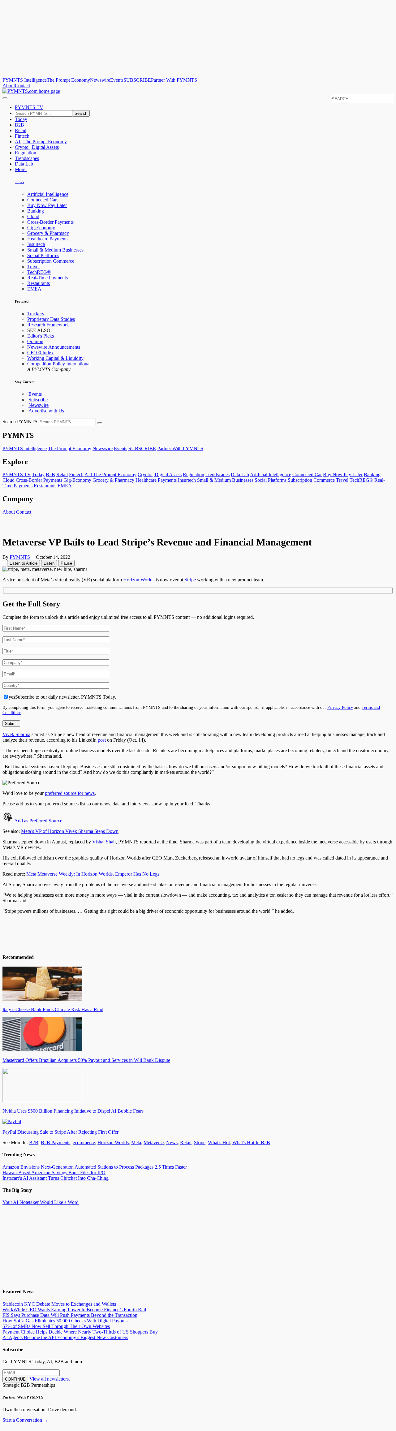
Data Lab (24, 163)
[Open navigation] (4, 98)
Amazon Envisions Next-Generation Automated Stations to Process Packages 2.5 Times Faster (94, 1167)
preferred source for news (70, 793)
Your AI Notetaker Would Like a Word (40, 1202)
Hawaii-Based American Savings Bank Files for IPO (53, 1172)
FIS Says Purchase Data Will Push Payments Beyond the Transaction (69, 1315)
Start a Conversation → (25, 1420)
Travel (33, 266)
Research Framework (48, 324)
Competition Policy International (59, 363)
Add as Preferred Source (37, 820)
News (172, 1142)
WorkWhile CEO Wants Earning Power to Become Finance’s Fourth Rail (74, 1309)
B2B (19, 124)
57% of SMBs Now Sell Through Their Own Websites (56, 1326)
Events (116, 80)
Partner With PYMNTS (174, 80)
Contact (22, 85)
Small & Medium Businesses (55, 249)
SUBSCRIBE (137, 80)
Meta (136, 1142)
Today (21, 119)
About (8, 85)
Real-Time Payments (47, 277)
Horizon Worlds (113, 1142)
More (21, 169)
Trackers (35, 313)
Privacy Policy (340, 707)
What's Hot (219, 1142)
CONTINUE (15, 1379)
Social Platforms (43, 255)
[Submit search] (99, 423)
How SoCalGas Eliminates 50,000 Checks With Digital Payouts (64, 1320)
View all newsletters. (49, 1378)
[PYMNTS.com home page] (31, 91)
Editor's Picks (40, 335)
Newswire (100, 80)
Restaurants (38, 283)
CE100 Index (40, 352)
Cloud (33, 216)
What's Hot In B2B (251, 1142)
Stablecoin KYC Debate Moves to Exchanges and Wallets (59, 1304)
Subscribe (38, 399)
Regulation (25, 152)
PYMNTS (20, 557)
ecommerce (84, 1142)
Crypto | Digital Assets (37, 147)
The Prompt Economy (68, 80)
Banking (35, 210)
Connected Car (42, 199)
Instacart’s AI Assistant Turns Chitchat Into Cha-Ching (55, 1178)
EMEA (34, 288)
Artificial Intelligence (47, 194)
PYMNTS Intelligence (24, 80)
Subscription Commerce (50, 261)
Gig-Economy (41, 227)
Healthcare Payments (47, 238)
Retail (20, 130)
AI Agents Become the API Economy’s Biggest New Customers (65, 1337)
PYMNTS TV (29, 107)
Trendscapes (27, 158)
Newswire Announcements (53, 347)
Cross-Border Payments (50, 222)
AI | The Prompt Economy (41, 141)
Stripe (199, 1142)
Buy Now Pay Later (47, 205)
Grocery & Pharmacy (48, 233)
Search (81, 113)
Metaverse (154, 1142)
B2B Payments (55, 1142)
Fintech (22, 136)
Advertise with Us (46, 410)
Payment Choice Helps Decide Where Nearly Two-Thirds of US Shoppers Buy (80, 1331)
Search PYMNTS (19, 421)
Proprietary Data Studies (51, 319)
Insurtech (36, 244)
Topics (19, 182)
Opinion (35, 341)
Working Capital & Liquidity (55, 358)
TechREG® (39, 272)
